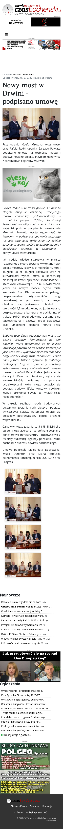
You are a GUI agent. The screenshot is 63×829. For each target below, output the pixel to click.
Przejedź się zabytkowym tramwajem (22, 625)
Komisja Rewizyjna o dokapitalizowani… (23, 615)
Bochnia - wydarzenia (23, 74)
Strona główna (19, 806)
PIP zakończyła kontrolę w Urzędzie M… (23, 643)
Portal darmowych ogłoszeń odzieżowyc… (24, 717)
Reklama (34, 806)
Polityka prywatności (37, 812)
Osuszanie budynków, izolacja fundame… (23, 730)
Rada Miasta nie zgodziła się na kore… (22, 602)
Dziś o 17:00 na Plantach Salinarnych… (22, 634)
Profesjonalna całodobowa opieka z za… (23, 726)
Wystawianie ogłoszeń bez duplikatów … (23, 699)
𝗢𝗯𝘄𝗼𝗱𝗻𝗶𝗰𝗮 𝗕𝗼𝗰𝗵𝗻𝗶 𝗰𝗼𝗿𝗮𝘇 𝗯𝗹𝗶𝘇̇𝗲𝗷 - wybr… (26, 606)
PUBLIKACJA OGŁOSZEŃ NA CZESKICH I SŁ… (25, 708)
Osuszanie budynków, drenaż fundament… (24, 704)
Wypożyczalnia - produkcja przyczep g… (22, 690)
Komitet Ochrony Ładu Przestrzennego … (24, 629)
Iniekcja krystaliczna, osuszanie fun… (21, 721)
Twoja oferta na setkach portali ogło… (22, 712)
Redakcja (47, 806)
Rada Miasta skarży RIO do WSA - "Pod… (23, 620)
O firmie (18, 812)
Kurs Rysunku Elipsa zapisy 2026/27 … (21, 695)
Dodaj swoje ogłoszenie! (17, 734)
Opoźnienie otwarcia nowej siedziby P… (23, 611)
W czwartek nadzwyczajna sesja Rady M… (24, 638)
